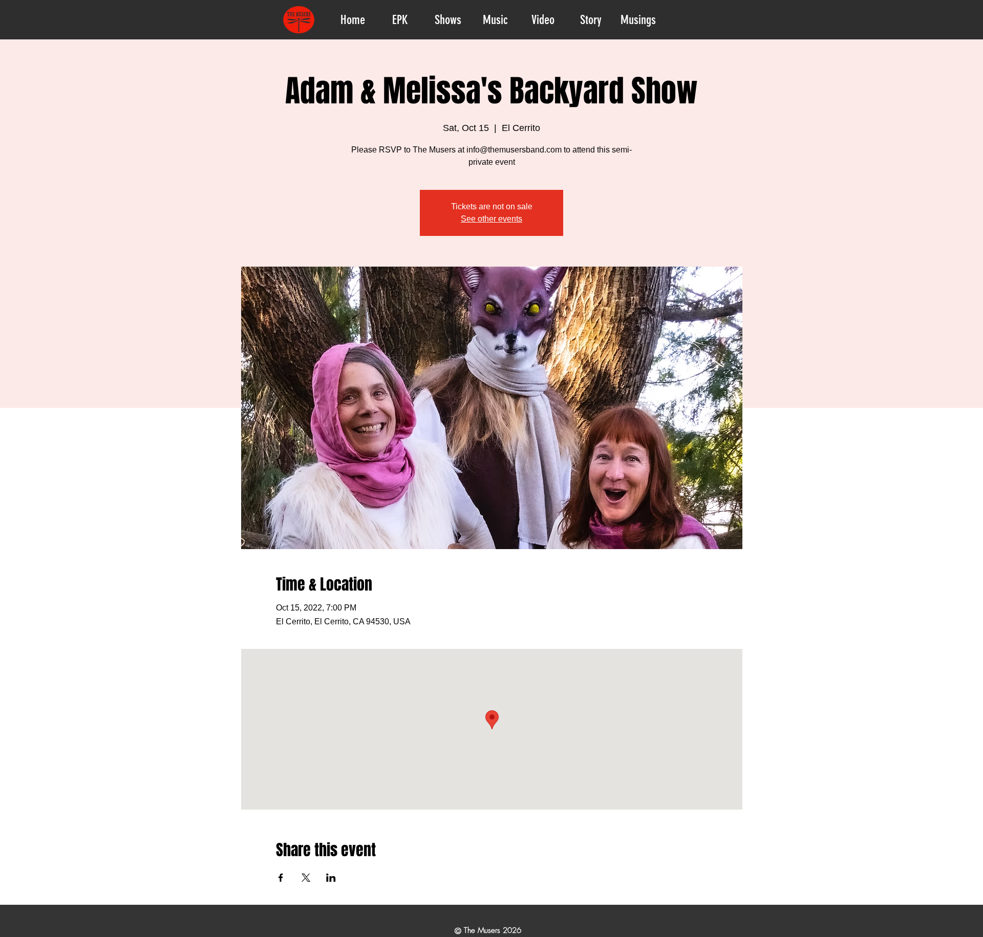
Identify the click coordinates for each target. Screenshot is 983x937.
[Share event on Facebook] (281, 878)
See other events (491, 218)
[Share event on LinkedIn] (331, 878)
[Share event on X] (306, 878)
